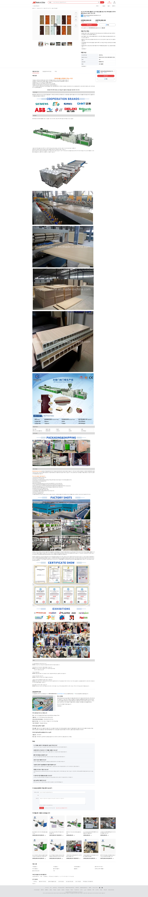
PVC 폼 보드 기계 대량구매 (88, 881)
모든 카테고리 (36, 5)
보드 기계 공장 (78, 881)
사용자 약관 (55, 887)
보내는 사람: (36, 792)
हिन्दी (93, 889)
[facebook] (99, 887)
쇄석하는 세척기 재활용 (99, 868)
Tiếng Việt (105, 889)
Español (59, 889)
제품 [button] (50, 2)
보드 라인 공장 (61, 881)
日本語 (51, 889)
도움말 (103, 5)
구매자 (97, 5)
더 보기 (33, 883)
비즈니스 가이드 (95, 887)
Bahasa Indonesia (111, 889)
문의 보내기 (89, 24)
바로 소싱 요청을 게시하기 (61, 807)
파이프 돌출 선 (35, 868)
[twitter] (102, 887)
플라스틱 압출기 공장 (52, 881)
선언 (50, 887)
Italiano (72, 889)
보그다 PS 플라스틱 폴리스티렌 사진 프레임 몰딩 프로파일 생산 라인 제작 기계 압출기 (56, 856)
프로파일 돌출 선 (77, 866)
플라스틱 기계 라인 (42, 881)
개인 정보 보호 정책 (61, 887)
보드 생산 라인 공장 (69, 881)
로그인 (114, 3)
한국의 (81, 889)
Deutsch (63, 889)
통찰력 (90, 887)
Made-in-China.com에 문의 (70, 887)
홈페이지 (34, 8)
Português (67, 889)
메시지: (37, 798)
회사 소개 (46, 887)
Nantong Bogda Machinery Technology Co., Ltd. (92, 15)
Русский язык (77, 889)
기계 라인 (35, 881)
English (38, 889)
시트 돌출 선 (55, 866)
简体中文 (42, 889)
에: (38, 795)
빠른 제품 (77, 887)
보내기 (41, 808)
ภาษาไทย (97, 889)
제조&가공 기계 (39, 8)
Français (54, 889)
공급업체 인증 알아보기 (83, 887)
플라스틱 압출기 (55, 8)
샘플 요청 (103, 27)
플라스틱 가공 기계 (47, 8)
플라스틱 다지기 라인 (98, 866)
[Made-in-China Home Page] (38, 2)
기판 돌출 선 (34, 866)
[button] (98, 2)
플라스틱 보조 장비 (35, 870)
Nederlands (89, 889)
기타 (54, 870)
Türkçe (101, 889)
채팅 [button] (108, 24)
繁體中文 (46, 889)
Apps (108, 5)
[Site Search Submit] (102, 2)
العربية (85, 889)
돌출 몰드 (75, 868)
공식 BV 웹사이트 (60, 693)
